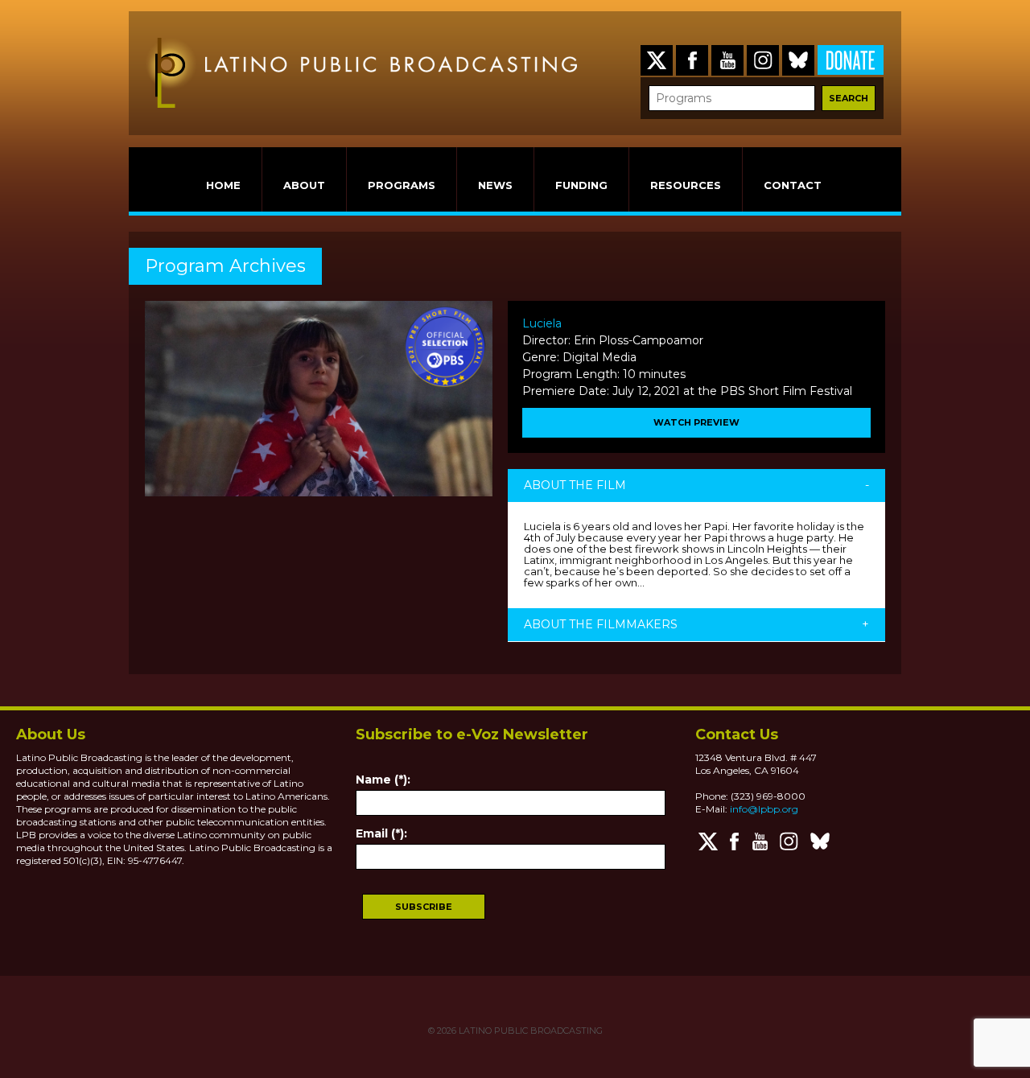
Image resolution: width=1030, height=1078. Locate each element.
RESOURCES (685, 185)
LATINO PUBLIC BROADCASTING (529, 1030)
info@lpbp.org (764, 809)
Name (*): (383, 779)
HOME (223, 185)
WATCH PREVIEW (696, 422)
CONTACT (793, 185)
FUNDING (581, 185)
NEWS (495, 185)
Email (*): (381, 833)
